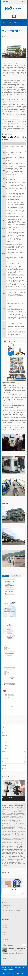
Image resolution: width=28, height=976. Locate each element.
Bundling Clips (20, 847)
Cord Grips (20, 853)
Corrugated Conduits (15, 855)
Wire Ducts (16, 863)
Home (3, 22)
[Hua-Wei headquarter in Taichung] (14, 48)
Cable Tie (20, 845)
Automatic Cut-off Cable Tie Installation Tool (17, 949)
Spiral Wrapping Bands (15, 860)
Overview (4, 755)
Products (4, 751)
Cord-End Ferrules (6, 855)
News (3, 761)
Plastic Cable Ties (6, 846)
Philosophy (6, 742)
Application (5, 758)
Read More (4, 958)
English (23, 1)
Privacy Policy (6, 748)
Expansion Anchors (12, 856)
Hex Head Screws (14, 858)
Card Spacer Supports (20, 850)
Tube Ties (13, 846)
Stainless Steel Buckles (14, 862)
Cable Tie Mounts (10, 850)
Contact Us (5, 768)
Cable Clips (16, 849)
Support (4, 765)
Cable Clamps (10, 849)
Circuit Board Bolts (6, 852)
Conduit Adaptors (15, 852)
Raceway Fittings (16, 859)
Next (23, 776)
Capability (6, 745)
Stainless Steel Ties (11, 847)
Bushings (4, 849)
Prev (25, 776)
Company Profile (17, 22)
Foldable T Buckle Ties (9, 797)
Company (9, 22)
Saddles (22, 859)
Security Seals (5, 860)
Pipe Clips (9, 859)
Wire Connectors (9, 863)
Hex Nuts (21, 858)
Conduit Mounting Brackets (11, 853)
